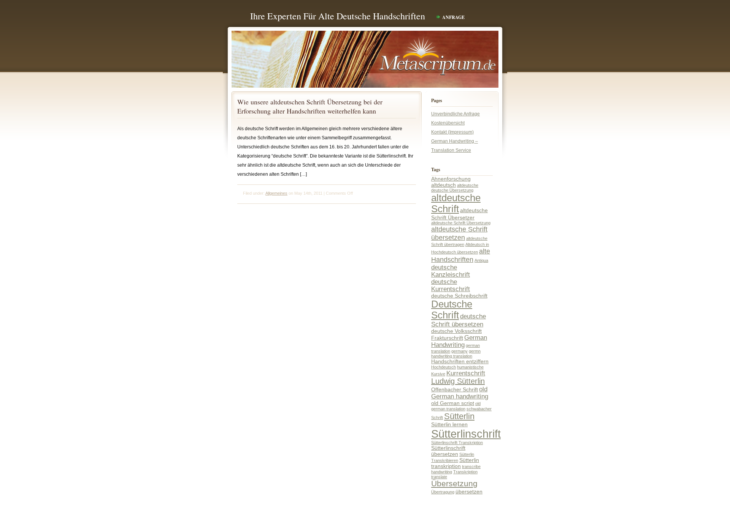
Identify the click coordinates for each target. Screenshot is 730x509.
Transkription (465, 472)
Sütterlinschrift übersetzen (448, 451)
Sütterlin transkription (455, 463)
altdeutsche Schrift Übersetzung (460, 223)
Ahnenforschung (451, 179)
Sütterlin (459, 416)
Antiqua (481, 260)
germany (459, 351)
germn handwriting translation (456, 353)
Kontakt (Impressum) (452, 132)
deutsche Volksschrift (456, 331)
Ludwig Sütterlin (458, 381)
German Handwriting (459, 341)
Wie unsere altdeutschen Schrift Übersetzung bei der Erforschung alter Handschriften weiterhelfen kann (309, 106)
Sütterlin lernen (449, 424)
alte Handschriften (460, 255)
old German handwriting (459, 393)
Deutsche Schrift (451, 309)
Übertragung (442, 492)
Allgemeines (276, 193)
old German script (452, 403)
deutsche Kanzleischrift (450, 271)
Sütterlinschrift (466, 433)
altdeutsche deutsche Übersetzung (454, 187)
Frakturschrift (447, 338)
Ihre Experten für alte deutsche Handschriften (337, 16)
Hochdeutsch (443, 367)
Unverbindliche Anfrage (455, 114)
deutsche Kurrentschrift (450, 285)
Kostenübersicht (448, 123)
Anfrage (453, 17)
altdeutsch (443, 185)
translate (439, 476)
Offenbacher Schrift (454, 389)
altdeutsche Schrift (456, 203)
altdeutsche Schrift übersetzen (459, 233)
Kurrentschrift (465, 373)
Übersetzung (454, 483)
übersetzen (468, 492)
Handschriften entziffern (460, 361)
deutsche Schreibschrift (459, 296)
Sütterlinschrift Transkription (457, 442)
